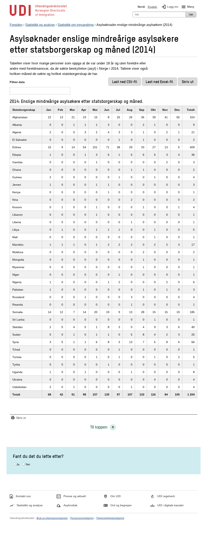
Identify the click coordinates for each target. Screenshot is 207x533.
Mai (95, 109)
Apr (83, 109)
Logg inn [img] (169, 7)
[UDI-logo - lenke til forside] (38, 16)
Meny (187, 7)
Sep (141, 109)
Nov (165, 109)
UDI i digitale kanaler (170, 505)
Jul (118, 109)
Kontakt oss (23, 496)
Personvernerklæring (82, 518)
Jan (48, 109)
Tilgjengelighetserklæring (110, 518)
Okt (153, 109)
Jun (106, 109)
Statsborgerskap (23, 109)
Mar (72, 109)
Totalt (191, 109)
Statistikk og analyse (30, 505)
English (152, 7)
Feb (60, 109)
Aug (129, 109)
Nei (28, 464)
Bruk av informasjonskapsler (52, 518)
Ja (17, 464)
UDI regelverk (166, 496)
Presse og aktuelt (74, 496)
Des (177, 109)
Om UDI (115, 496)
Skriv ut (18, 418)
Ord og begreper (121, 505)
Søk (191, 14)
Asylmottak (70, 505)
